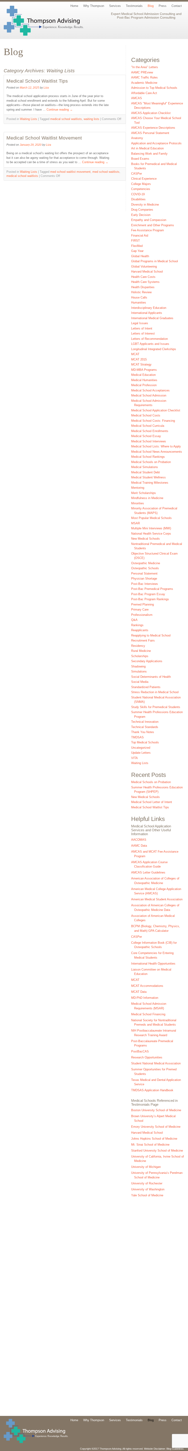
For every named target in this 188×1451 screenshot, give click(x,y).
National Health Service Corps (151, 533)
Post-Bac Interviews (144, 584)
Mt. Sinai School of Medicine (150, 1144)
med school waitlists (105, 171)
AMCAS (136, 98)
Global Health (140, 256)
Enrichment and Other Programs (152, 225)
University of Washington (147, 1189)
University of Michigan (146, 1167)
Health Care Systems (145, 282)
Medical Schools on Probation (151, 462)
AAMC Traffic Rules (144, 77)
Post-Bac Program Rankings (150, 599)
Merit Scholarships (143, 493)
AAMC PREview (142, 72)
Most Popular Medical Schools (151, 518)
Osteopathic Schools (145, 568)
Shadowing (138, 666)
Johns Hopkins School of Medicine (154, 1138)
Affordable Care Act (144, 93)
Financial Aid (139, 235)
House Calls (139, 297)
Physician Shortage (144, 578)
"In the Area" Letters (144, 67)
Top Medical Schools (145, 742)
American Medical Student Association (156, 899)
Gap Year (137, 251)
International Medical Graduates (152, 318)
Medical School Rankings (148, 456)
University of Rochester (146, 1183)
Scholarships (139, 656)
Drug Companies (142, 209)
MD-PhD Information (144, 997)
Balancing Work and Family (149, 153)
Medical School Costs (145, 415)
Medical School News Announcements (156, 451)
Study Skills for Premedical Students (155, 707)
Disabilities (138, 199)
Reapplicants (139, 630)
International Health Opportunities (153, 963)
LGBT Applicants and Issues (150, 344)
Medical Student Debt (145, 472)
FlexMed (137, 246)
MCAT (135, 354)
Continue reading (60, 109)
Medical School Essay (146, 436)
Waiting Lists (28, 119)
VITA (134, 758)
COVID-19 (138, 194)
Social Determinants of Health (151, 676)
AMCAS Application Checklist (151, 113)
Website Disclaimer (154, 1448)
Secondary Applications (146, 661)
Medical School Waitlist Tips (37, 81)
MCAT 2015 (139, 359)
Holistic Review (141, 292)
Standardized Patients (145, 687)
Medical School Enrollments (149, 431)
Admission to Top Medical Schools (154, 87)
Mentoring (137, 487)
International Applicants (146, 313)
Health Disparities (143, 287)
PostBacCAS (140, 1051)
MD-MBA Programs (144, 369)
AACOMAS (138, 839)
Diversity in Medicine (145, 204)
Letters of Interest (143, 333)
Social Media (139, 682)
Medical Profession (144, 385)
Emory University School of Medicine (155, 1126)
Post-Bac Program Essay (148, 594)
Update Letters (141, 752)
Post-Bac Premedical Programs (152, 589)
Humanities (138, 302)
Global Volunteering (144, 266)
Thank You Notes (142, 732)
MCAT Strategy (141, 364)
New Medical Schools (145, 538)
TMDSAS (137, 737)
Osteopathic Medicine (145, 563)
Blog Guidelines (175, 1448)
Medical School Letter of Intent (151, 802)
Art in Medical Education (147, 148)
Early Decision (140, 215)
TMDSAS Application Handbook (152, 1090)
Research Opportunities (146, 1057)
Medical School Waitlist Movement (44, 138)
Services (115, 6)
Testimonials (134, 6)
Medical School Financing (148, 1014)
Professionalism (141, 615)
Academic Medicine (144, 82)
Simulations (139, 671)
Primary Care (140, 609)
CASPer (136, 173)
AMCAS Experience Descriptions (153, 127)
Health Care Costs (143, 277)
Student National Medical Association (156, 1063)
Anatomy (137, 138)
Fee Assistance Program (147, 230)
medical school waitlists (66, 119)
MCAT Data (139, 991)
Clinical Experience (144, 178)
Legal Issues (139, 323)
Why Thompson (93, 6)
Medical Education (143, 375)
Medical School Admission (148, 395)
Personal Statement (144, 573)
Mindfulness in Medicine (147, 498)
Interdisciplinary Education (148, 308)
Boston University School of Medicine (156, 1110)
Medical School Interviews (148, 441)
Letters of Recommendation (149, 338)
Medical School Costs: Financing (153, 420)
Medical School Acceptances (150, 390)
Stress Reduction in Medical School (155, 692)
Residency (138, 645)
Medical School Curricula (147, 425)
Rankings (137, 625)
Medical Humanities (144, 380)
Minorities (137, 503)
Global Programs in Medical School (154, 261)
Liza (46, 87)
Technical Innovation (144, 721)
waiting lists (91, 119)
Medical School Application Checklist (155, 410)
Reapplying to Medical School (151, 635)
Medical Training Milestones (149, 482)
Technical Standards (144, 727)
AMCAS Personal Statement (150, 133)
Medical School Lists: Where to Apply (156, 446)
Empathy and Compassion (148, 220)
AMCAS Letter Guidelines (148, 872)
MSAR (135, 523)
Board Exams (140, 158)
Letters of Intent (141, 328)
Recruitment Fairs (143, 640)
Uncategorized (140, 747)
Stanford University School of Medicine (157, 1150)
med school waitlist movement (70, 171)
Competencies (140, 189)
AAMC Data (139, 845)
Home (74, 6)
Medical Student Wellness (148, 477)
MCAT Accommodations (147, 986)
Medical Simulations (144, 467)
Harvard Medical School (147, 271)
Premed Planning (142, 604)
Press (162, 6)
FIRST (135, 240)
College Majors (141, 184)
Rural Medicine (141, 651)
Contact (176, 6)
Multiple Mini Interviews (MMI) (151, 528)
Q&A (134, 620)
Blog (151, 6)
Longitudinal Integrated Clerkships (153, 349)
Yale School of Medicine (147, 1195)
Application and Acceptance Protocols (156, 143)
